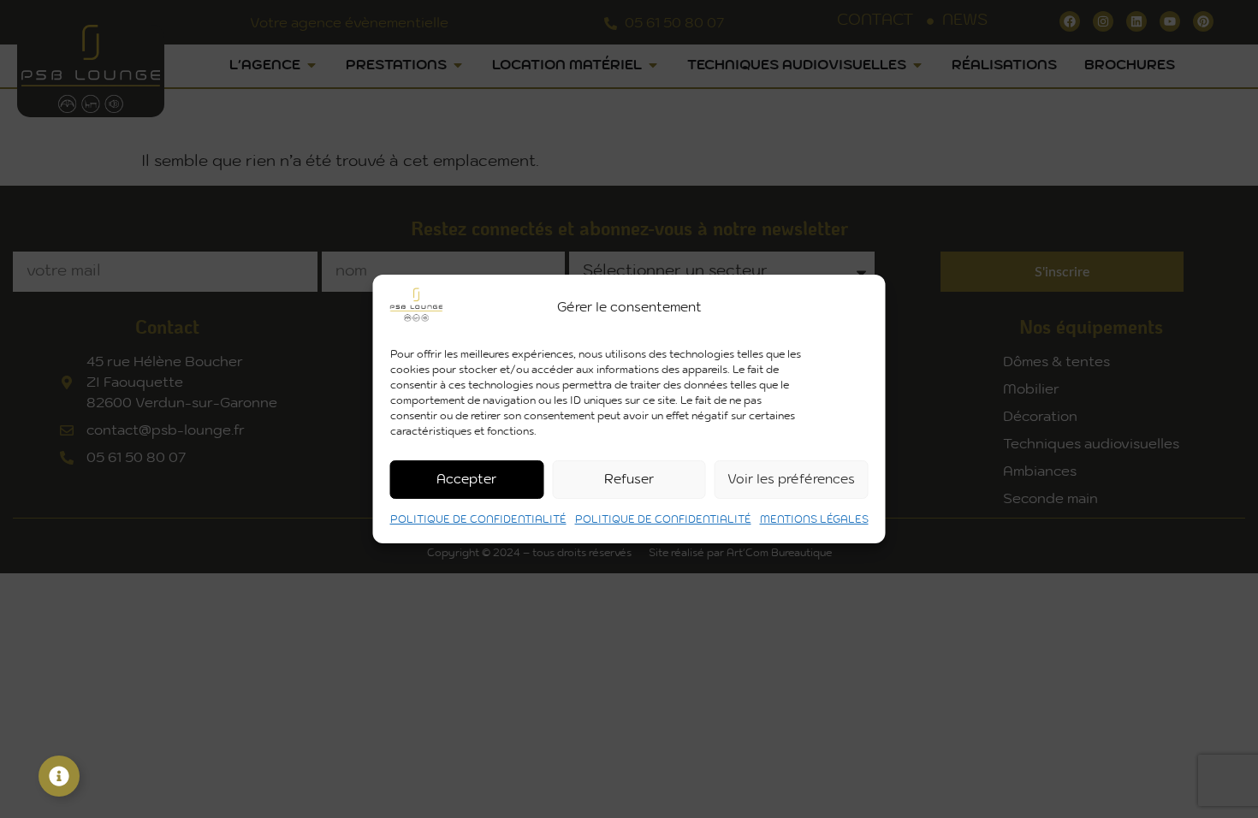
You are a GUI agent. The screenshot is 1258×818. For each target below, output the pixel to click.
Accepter (466, 479)
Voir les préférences (791, 479)
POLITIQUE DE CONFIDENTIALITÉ (478, 519)
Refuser (629, 479)
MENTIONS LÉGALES (814, 519)
